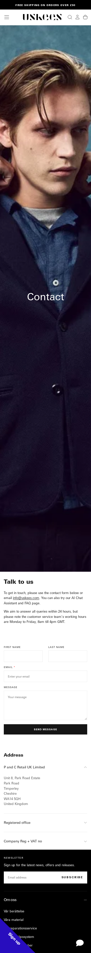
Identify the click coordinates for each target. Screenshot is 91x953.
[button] (7, 17)
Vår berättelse (14, 911)
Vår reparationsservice (20, 928)
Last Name (56, 647)
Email (8, 667)
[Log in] (77, 17)
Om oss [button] (10, 899)
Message (10, 687)
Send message (45, 729)
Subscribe (72, 877)
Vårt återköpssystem (19, 937)
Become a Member (18, 945)
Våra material (14, 920)
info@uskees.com (26, 598)
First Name (12, 647)
